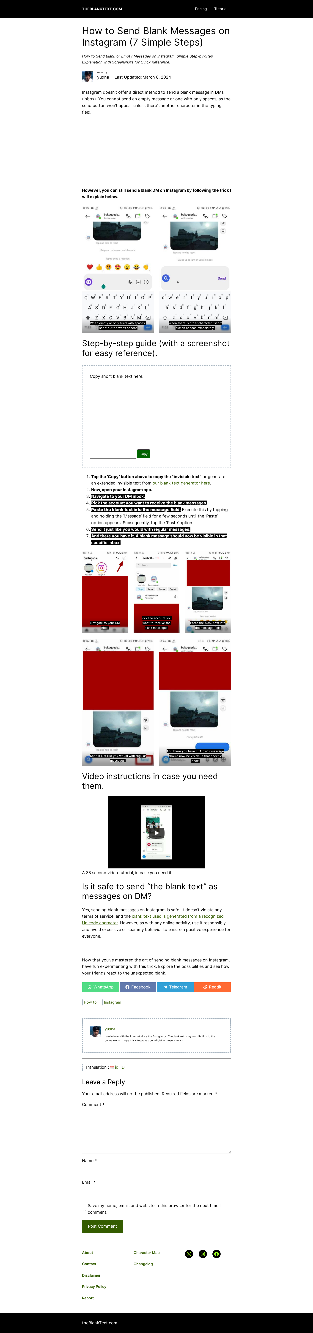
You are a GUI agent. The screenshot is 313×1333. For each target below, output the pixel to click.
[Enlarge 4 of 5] (148, 644)
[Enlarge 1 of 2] (148, 211)
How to (90, 1002)
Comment (93, 1104)
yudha (110, 1029)
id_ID (119, 1067)
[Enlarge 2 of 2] (225, 211)
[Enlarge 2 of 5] (173, 557)
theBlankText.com (102, 9)
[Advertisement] (156, 150)
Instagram (112, 1002)
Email (89, 1182)
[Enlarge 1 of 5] (122, 557)
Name (89, 1160)
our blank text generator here (181, 483)
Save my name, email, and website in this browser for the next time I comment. (154, 1209)
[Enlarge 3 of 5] (225, 557)
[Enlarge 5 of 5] (225, 644)
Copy (144, 454)
